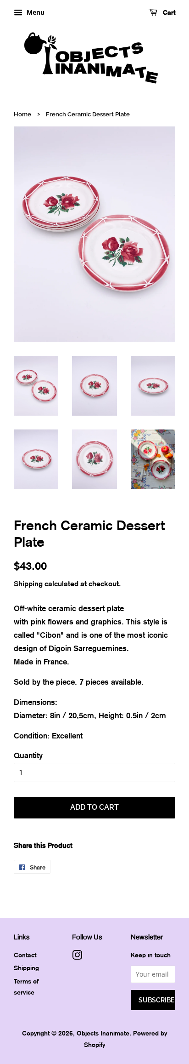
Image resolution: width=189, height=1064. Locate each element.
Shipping (28, 583)
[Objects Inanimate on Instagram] (77, 956)
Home (22, 114)
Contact (25, 954)
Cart (168, 12)
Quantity (28, 755)
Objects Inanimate (103, 1033)
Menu (34, 12)
